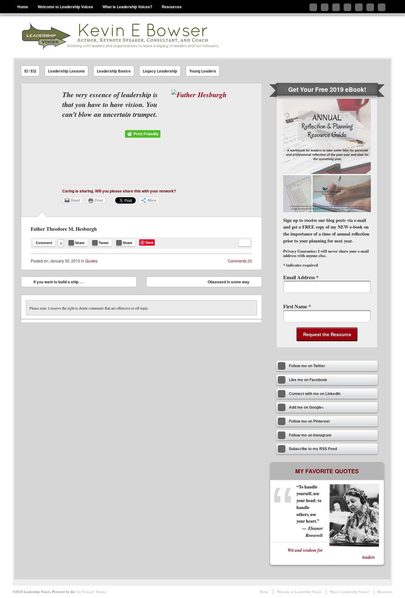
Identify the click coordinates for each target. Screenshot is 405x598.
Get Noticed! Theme (91, 591)
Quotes (91, 260)
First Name (297, 306)
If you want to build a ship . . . (54, 283)
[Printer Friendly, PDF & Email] (142, 136)
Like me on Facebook (324, 7)
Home (22, 6)
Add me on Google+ (347, 7)
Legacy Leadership (160, 71)
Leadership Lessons (66, 71)
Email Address (301, 277)
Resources (172, 6)
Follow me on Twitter (313, 7)
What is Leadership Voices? (127, 6)
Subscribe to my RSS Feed (381, 7)
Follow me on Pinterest (359, 7)
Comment (44, 242)
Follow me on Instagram (370, 7)
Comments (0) (240, 260)
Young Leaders (202, 71)
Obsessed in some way (233, 283)
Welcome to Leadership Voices (65, 6)
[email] (244, 242)
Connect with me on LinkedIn (336, 7)
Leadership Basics (114, 71)
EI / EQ (30, 71)
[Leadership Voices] (119, 36)
